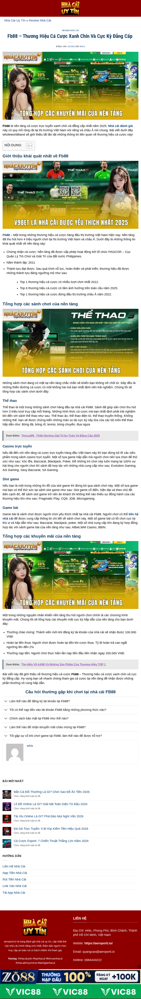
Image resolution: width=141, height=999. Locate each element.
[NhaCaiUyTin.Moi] (70, 8)
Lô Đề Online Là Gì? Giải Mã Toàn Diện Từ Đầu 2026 (50, 804)
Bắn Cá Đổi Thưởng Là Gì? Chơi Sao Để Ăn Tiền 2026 (52, 792)
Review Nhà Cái (40, 20)
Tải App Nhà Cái (14, 892)
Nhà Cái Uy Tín (14, 20)
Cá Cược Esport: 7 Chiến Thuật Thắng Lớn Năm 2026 (51, 841)
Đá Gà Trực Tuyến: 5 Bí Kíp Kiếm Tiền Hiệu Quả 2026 (51, 828)
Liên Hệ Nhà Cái (14, 866)
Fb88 (6, 235)
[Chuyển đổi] (6, 701)
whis (82, 46)
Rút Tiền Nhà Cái (14, 879)
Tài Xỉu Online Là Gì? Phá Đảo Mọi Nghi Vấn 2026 (48, 816)
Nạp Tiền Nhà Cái (15, 873)
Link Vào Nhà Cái (15, 886)
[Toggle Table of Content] (27, 146)
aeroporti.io (10, 941)
